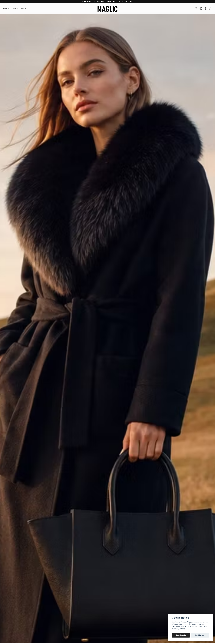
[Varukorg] (210, 8)
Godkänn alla (181, 635)
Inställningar (200, 635)
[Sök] (196, 8)
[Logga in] (200, 8)
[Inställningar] (205, 8)
